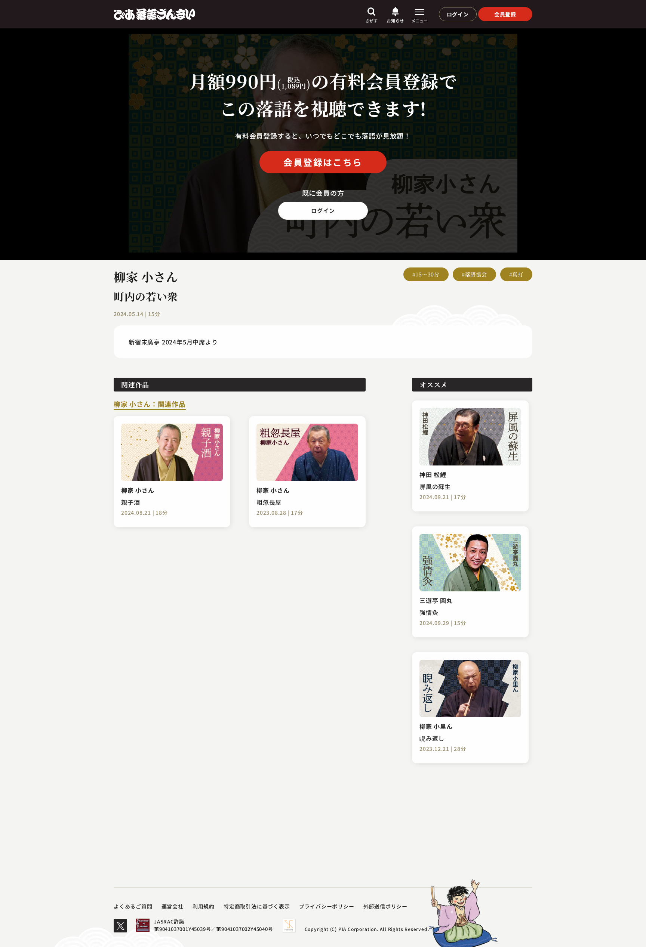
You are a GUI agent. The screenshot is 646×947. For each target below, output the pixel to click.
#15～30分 (426, 274)
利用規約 (204, 906)
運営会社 (173, 906)
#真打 (516, 274)
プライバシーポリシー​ (326, 906)
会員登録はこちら (322, 161)
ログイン (458, 14)
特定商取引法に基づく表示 (257, 906)
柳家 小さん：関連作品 (150, 404)
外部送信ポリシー (385, 906)
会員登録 (505, 14)
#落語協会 (474, 274)
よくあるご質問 (133, 906)
